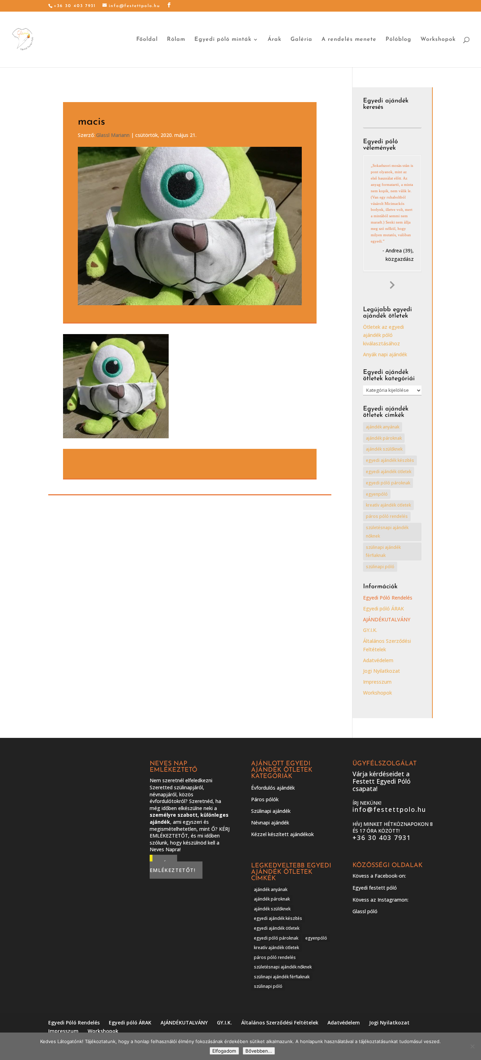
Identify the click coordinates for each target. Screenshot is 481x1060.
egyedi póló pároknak (388, 483)
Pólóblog (398, 39)
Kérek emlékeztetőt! (172, 867)
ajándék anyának (382, 427)
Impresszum (377, 681)
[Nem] (472, 1046)
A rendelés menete (348, 39)
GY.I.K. (370, 630)
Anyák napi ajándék (385, 354)
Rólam (176, 39)
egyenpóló (377, 494)
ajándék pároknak (384, 438)
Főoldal (147, 39)
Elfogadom (224, 1051)
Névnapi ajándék (270, 822)
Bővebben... (258, 1051)
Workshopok (438, 39)
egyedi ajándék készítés (390, 460)
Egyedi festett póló (374, 887)
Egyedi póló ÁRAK (383, 608)
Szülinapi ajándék (271, 811)
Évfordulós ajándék (273, 787)
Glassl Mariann (113, 135)
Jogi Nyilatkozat (381, 670)
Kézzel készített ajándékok (282, 834)
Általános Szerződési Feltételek (279, 1022)
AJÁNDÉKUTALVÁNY (386, 619)
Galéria (301, 39)
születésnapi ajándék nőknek (387, 532)
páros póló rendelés (387, 516)
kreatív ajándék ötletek (388, 505)
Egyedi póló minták (222, 39)
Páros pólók (265, 799)
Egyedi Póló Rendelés (387, 597)
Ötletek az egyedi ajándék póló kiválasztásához (383, 335)
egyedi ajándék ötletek (388, 472)
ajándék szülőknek (384, 449)
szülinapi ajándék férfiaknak (383, 551)
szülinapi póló (380, 567)
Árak (274, 39)
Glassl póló (364, 911)
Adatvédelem (378, 660)
